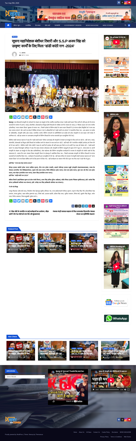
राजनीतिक (28, 25)
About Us (81, 432)
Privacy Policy (104, 437)
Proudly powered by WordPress (14, 434)
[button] (125, 25)
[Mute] (125, 390)
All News (88, 432)
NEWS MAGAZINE (92, 25)
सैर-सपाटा (38, 25)
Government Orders (72, 25)
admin (23, 52)
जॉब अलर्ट (47, 25)
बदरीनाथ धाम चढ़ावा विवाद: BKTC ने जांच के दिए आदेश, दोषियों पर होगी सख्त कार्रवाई (82, 246)
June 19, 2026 (110, 357)
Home (75, 432)
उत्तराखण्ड (73, 240)
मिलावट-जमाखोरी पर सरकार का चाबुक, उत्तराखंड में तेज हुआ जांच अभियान (19, 246)
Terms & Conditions (116, 437)
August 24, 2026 (16, 357)
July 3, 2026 (77, 357)
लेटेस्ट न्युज (17, 25)
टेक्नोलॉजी (57, 25)
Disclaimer (115, 432)
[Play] (94, 390)
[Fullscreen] (128, 390)
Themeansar (39, 434)
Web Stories (108, 25)
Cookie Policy (106, 432)
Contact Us (96, 432)
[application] (111, 380)
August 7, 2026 (47, 357)
